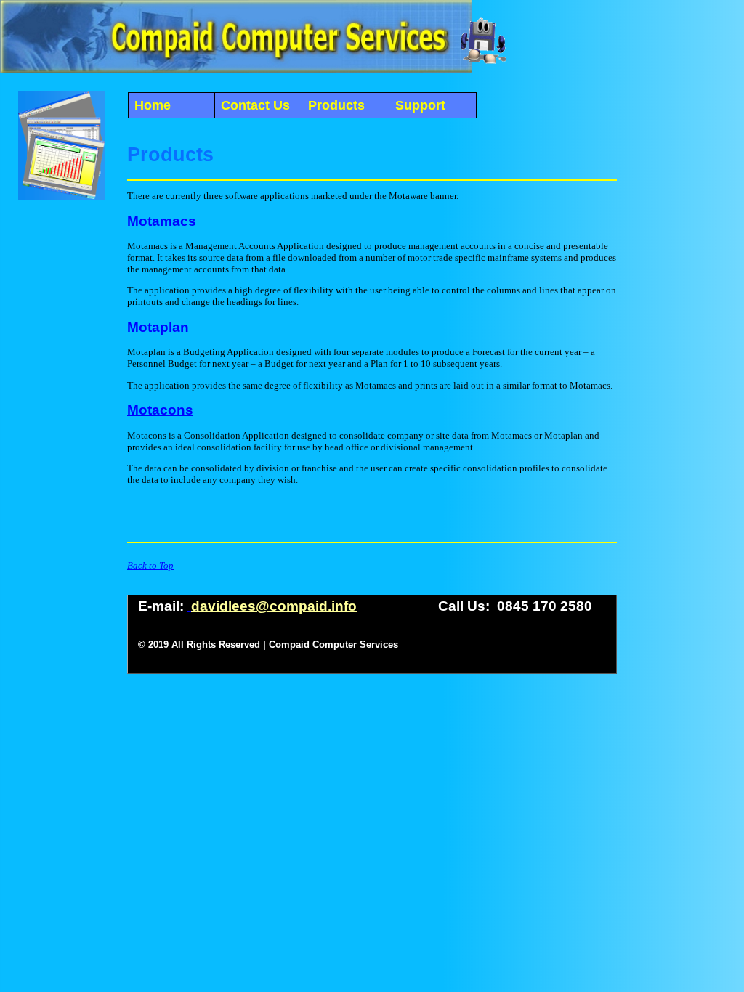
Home (152, 105)
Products (336, 105)
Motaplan (158, 327)
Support (420, 105)
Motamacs (161, 221)
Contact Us (255, 105)
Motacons (160, 410)
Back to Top (150, 565)
